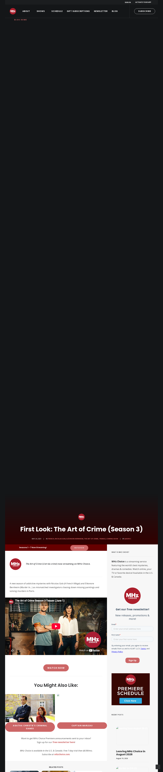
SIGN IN (128, 2)
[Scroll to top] (158, 766)
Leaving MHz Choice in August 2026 (130, 753)
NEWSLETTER (101, 11)
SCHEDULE (57, 11)
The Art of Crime (91, 539)
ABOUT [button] (26, 11)
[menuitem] (128, 2)
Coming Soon (112, 539)
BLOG (115, 11)
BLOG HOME (20, 20)
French (51, 539)
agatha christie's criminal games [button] (30, 727)
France (102, 539)
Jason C (128, 539)
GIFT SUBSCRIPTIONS (78, 11)
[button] (132, 736)
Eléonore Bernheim (74, 539)
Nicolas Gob (60, 539)
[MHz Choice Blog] (13, 11)
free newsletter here (64, 742)
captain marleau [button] (82, 725)
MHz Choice (118, 561)
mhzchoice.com (62, 754)
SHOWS (41, 11)
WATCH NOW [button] (79, 548)
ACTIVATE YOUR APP (143, 2)
